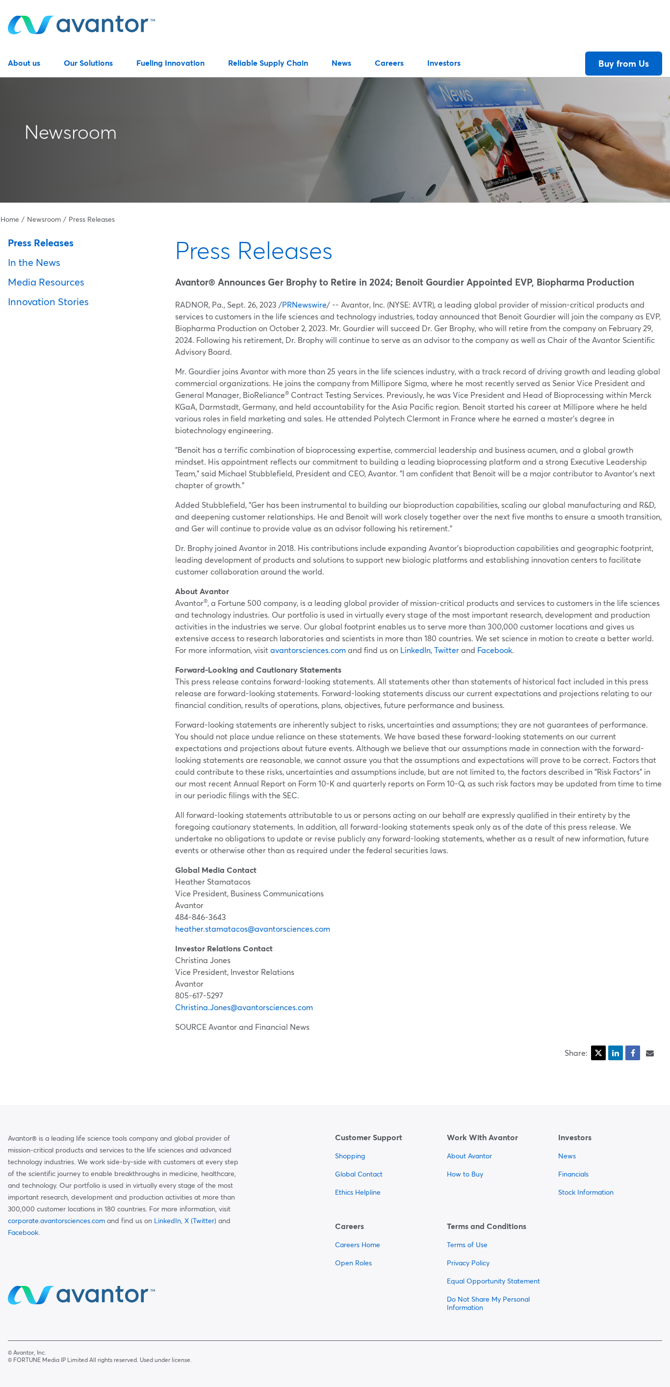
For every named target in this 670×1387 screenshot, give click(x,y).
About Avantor (469, 1155)
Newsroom (71, 132)
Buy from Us (623, 63)
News (341, 63)
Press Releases (92, 219)
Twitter (446, 650)
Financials (573, 1174)
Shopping (350, 1155)
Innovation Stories (48, 301)
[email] (650, 1053)
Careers (389, 63)
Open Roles (353, 1262)
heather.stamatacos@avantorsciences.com (252, 929)
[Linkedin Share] (615, 1053)
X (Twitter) (200, 1220)
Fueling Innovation (170, 63)
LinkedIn (415, 650)
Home (9, 219)
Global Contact (359, 1174)
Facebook (494, 650)
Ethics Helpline (358, 1192)
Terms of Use (467, 1244)
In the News (34, 262)
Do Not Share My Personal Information (488, 1303)
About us (24, 63)
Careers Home (357, 1244)
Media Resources (46, 282)
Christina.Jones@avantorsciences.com (244, 1007)
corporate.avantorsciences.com (56, 1220)
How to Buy (465, 1174)
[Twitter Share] (598, 1053)
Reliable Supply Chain (268, 63)
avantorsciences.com (308, 650)
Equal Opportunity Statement (493, 1281)
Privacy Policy (468, 1262)
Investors (444, 63)
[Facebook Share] (632, 1053)
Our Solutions (88, 63)
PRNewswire (304, 305)
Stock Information (586, 1192)
